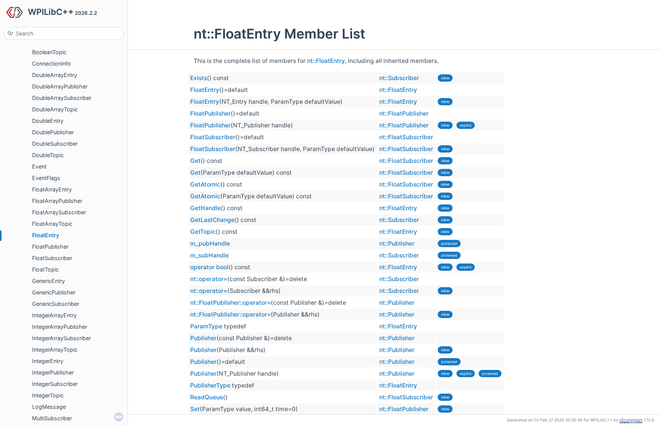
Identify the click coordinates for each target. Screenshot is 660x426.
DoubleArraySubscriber (61, 98)
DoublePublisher (53, 132)
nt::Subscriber (399, 78)
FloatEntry (45, 235)
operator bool (209, 267)
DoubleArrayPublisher (59, 86)
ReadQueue (206, 397)
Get (195, 160)
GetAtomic (205, 184)
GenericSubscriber (55, 304)
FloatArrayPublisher (57, 201)
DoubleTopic (48, 155)
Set (195, 409)
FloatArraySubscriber (59, 212)
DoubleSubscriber (55, 143)
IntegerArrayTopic (55, 349)
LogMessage (49, 406)
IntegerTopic (48, 395)
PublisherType (210, 385)
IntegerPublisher (53, 372)
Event (39, 166)
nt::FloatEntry (326, 60)
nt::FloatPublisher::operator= (230, 302)
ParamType (206, 326)
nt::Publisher (396, 243)
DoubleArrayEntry (54, 75)
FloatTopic (45, 269)
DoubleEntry (47, 120)
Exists (198, 78)
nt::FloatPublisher (404, 113)
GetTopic (203, 231)
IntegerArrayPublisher (59, 326)
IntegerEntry (47, 361)
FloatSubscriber (52, 258)
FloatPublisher (50, 246)
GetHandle (205, 208)
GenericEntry (48, 281)
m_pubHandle (210, 243)
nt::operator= (208, 279)
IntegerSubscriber (55, 384)
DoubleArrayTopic (55, 109)
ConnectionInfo (51, 63)
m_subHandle (209, 255)
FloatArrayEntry (52, 189)
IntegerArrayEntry (54, 315)
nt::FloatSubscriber (406, 137)
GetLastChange (212, 219)
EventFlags (46, 178)
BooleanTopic (49, 52)
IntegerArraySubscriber (61, 338)
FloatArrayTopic (52, 223)
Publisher (203, 338)
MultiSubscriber (52, 418)
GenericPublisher (53, 292)
